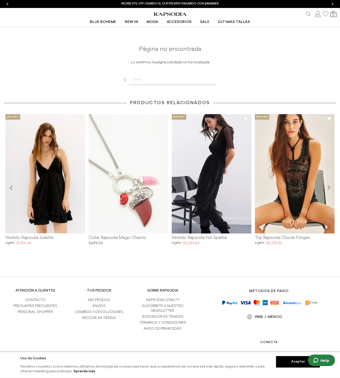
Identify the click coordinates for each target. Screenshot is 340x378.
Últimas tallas (234, 22)
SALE (204, 22)
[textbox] (173, 80)
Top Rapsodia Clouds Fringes (282, 238)
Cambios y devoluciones (99, 312)
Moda (152, 22)
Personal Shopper (35, 312)
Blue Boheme (103, 22)
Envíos (99, 306)
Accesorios (179, 22)
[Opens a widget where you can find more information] (321, 361)
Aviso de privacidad (163, 328)
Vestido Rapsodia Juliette (29, 238)
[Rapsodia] (170, 14)
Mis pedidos (99, 300)
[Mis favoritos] (326, 14)
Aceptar (298, 361)
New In (131, 22)
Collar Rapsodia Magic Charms (117, 238)
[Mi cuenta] (317, 14)
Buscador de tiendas (162, 316)
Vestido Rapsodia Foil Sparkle (199, 238)
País (259, 317)
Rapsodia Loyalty (162, 300)
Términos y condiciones (162, 322)
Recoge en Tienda (99, 318)
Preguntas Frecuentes (35, 306)
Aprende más (84, 371)
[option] (170, 4)
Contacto (35, 300)
